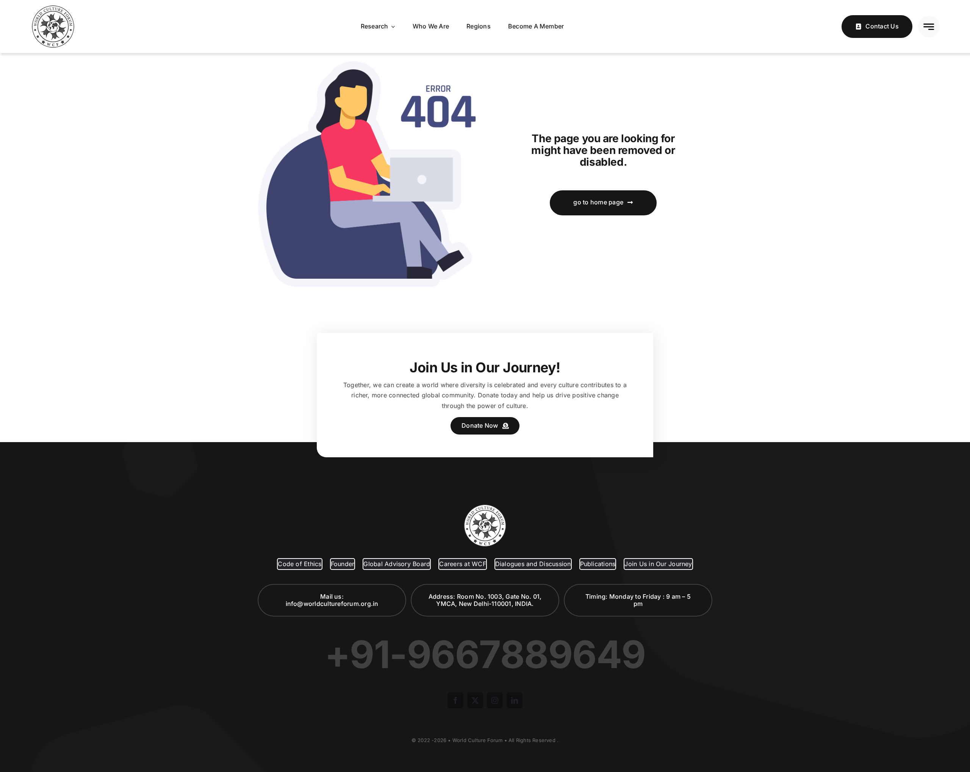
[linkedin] (515, 700)
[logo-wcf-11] (53, 7)
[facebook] (455, 700)
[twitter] (475, 700)
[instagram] (495, 700)
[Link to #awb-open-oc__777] (929, 27)
